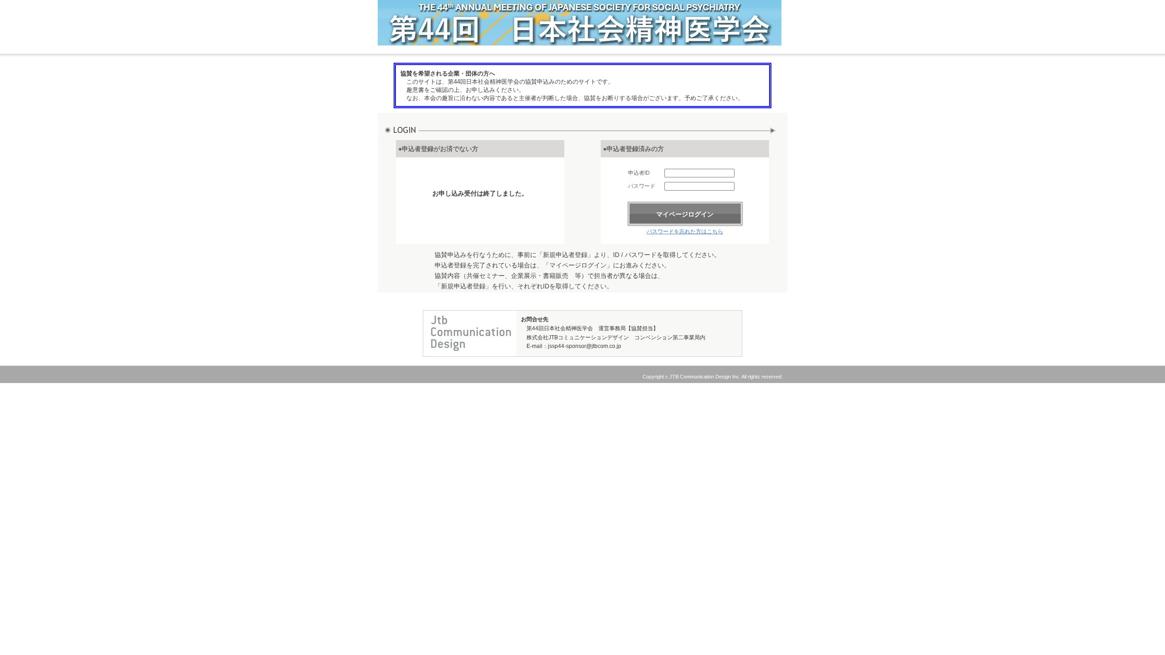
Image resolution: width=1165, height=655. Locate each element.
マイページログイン (685, 214)
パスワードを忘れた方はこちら (685, 231)
